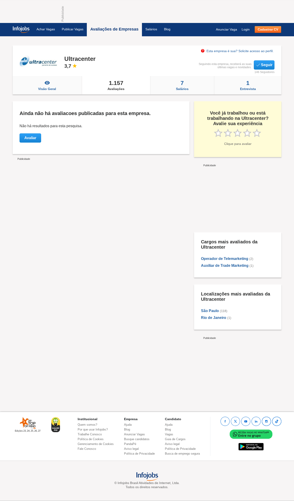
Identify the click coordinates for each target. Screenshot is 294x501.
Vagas (169, 434)
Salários (151, 29)
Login (246, 29)
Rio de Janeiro (213, 318)
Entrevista (248, 85)
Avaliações (115, 85)
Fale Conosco (87, 448)
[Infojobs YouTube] (245, 421)
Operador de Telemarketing (224, 259)
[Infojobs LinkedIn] (256, 421)
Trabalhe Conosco (90, 434)
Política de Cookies (91, 439)
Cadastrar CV (268, 29)
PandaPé (130, 444)
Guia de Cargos (175, 439)
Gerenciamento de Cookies (96, 444)
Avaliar (30, 138)
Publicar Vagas (72, 29)
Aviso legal (131, 448)
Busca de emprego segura (182, 453)
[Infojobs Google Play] (251, 446)
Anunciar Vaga (226, 29)
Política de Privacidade (139, 453)
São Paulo (210, 311)
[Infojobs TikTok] (276, 421)
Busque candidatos (137, 439)
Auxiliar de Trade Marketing (225, 265)
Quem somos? (87, 424)
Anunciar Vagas (134, 434)
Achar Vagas (46, 29)
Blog (167, 29)
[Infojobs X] (235, 421)
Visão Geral (47, 89)
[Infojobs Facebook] (225, 421)
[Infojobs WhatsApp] (251, 434)
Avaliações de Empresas (114, 29)
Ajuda (128, 424)
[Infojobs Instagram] (266, 421)
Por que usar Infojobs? (93, 429)
